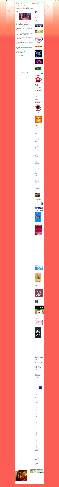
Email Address (36, 92)
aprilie (36, 407)
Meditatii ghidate (27, 8)
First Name (36, 94)
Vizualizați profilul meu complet (37, 21)
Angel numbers (36, 173)
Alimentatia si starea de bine (36, 439)
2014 (35, 396)
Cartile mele (24, 8)
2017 (35, 394)
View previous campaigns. (37, 98)
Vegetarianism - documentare (37, 187)
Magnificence (36, 462)
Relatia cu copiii (36, 132)
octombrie (37, 400)
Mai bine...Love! (36, 156)
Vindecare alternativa (36, 127)
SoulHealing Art (36, 164)
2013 (35, 397)
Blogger (31, 482)
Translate (39, 17)
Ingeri (35, 134)
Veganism (35, 147)
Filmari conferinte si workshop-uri (38, 149)
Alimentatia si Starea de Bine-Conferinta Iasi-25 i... (36, 425)
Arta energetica (31, 8)
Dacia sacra (36, 416)
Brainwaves (36, 182)
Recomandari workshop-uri (37, 163)
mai (36, 406)
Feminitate (36, 131)
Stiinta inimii (36, 415)
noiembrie (37, 399)
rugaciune (35, 189)
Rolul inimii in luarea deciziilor (36, 433)
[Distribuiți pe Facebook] (24, 51)
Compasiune (36, 464)
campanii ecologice (36, 188)
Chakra (35, 175)
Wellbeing (22, 52)
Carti (35, 155)
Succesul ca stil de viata (37, 142)
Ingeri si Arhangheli (36, 139)
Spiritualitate (20, 52)
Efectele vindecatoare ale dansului (36, 446)
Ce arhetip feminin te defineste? (36, 442)
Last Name (36, 96)
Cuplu (35, 133)
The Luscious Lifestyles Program (38, 146)
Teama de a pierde (36, 435)
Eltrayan (36, 20)
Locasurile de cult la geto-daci (36, 418)
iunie (36, 405)
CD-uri (35, 148)
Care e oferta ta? (36, 437)
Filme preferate (36, 161)
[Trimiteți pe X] (23, 51)
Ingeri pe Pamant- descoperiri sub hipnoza (36, 429)
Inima (18, 52)
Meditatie (35, 162)
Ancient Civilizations (36, 181)
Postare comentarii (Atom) (26, 72)
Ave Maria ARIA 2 (36, 463)
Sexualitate (36, 153)
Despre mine (17, 8)
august (36, 403)
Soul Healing (21, 8)
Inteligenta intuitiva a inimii (36, 413)
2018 (35, 393)
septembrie (37, 402)
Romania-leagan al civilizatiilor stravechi (36, 410)
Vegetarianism (36, 140)
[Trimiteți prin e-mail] (22, 51)
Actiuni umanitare (36, 154)
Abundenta (36, 172)
